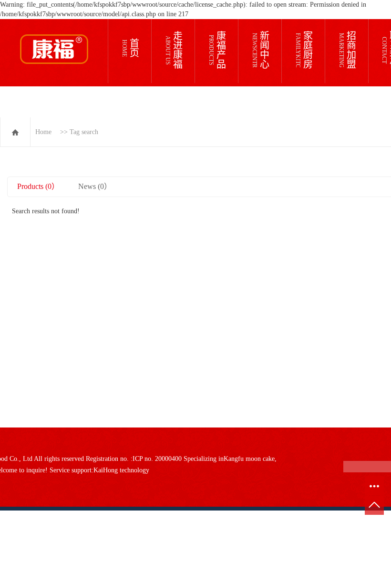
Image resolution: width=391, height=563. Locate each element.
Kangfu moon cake (249, 458)
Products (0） (38, 186)
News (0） (95, 186)
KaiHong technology (121, 470)
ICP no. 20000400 (157, 458)
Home (43, 132)
